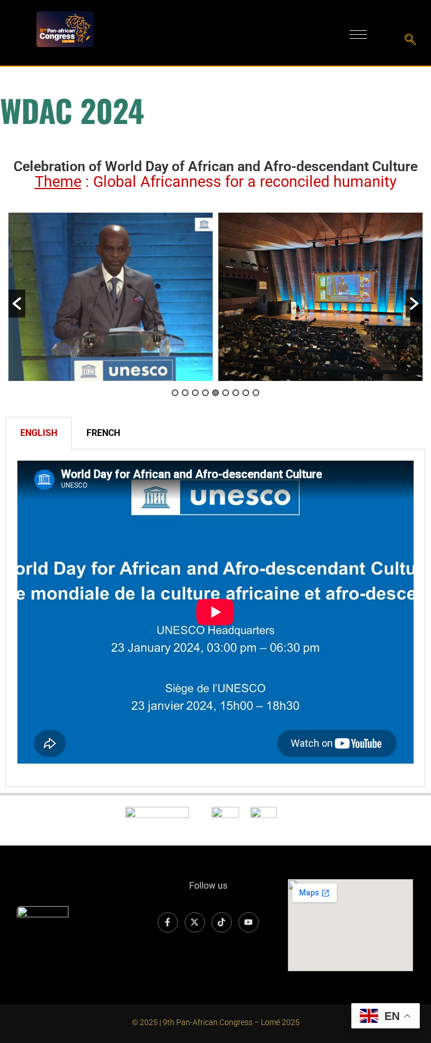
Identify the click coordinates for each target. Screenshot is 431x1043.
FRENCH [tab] (103, 433)
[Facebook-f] (168, 922)
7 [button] (235, 392)
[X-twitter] (195, 922)
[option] (111, 297)
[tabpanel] (215, 618)
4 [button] (205, 392)
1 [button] (175, 392)
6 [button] (225, 392)
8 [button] (245, 392)
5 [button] (215, 392)
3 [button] (195, 392)
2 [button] (185, 392)
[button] (16, 304)
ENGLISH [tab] (38, 433)
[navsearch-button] (410, 40)
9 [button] (256, 392)
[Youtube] (249, 922)
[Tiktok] (222, 922)
